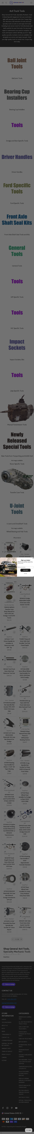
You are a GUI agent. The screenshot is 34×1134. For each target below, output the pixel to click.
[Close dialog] (33, 558)
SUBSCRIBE (25, 570)
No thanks (25, 573)
